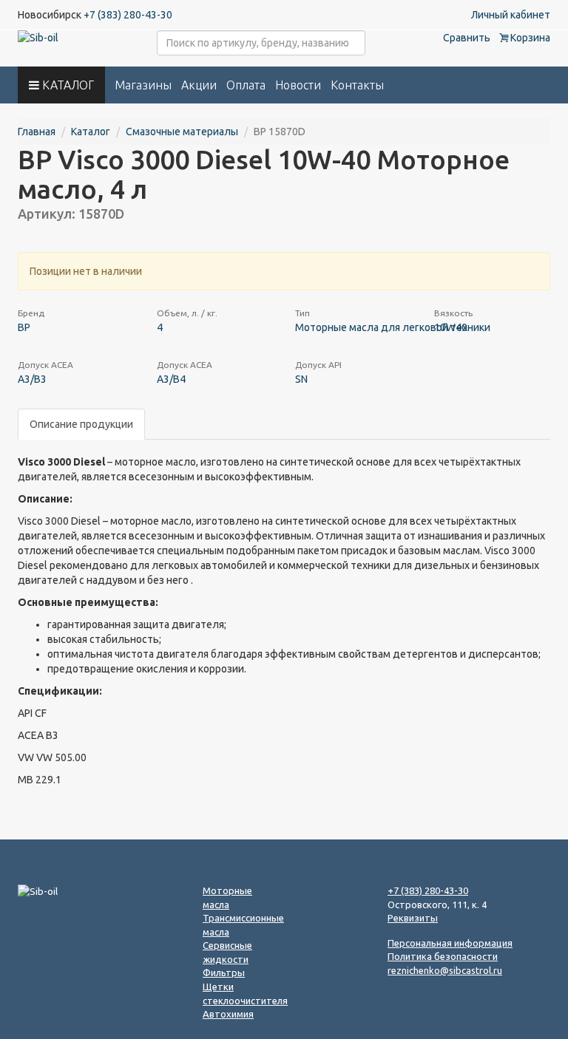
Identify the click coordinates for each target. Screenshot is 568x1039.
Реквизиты (413, 918)
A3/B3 (32, 379)
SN (301, 379)
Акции (199, 85)
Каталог (90, 131)
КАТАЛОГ (66, 85)
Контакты (357, 85)
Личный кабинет (510, 15)
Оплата (246, 85)
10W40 (450, 327)
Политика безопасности (443, 956)
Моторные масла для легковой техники (392, 327)
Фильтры (224, 972)
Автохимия (228, 1014)
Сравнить (466, 38)
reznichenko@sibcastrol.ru (445, 970)
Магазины (143, 85)
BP (24, 327)
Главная (36, 131)
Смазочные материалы (182, 131)
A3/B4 (171, 379)
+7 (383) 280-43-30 (128, 15)
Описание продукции (81, 424)
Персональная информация (450, 943)
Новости (298, 85)
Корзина (529, 38)
